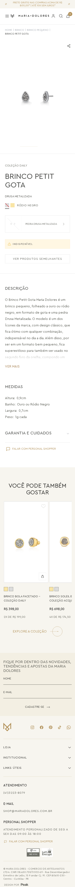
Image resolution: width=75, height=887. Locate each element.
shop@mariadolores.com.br (27, 811)
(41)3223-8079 (14, 792)
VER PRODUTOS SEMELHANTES (37, 258)
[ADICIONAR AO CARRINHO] (42, 576)
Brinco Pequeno (38, 30)
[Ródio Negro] (11, 589)
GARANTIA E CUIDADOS (28, 433)
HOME (8, 30)
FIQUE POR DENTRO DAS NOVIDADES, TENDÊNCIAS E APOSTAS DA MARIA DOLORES (37, 666)
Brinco (19, 30)
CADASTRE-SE (34, 706)
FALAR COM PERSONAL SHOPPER (34, 448)
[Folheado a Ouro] (12, 205)
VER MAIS (12, 366)
